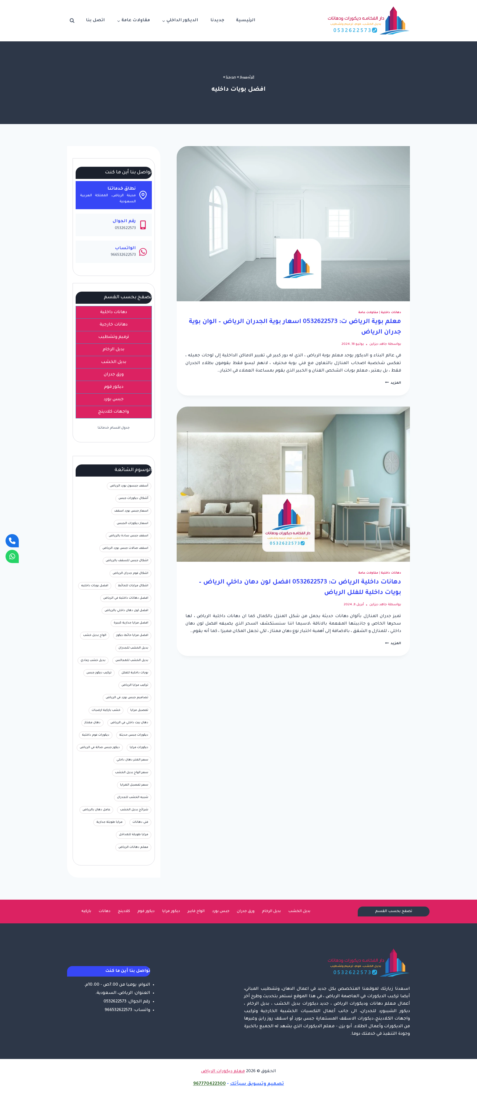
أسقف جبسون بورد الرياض (129, 486)
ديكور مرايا (171, 911)
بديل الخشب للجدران (133, 648)
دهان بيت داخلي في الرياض (129, 722)
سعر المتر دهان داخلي (132, 760)
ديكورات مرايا (139, 747)
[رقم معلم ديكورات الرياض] (12, 540)
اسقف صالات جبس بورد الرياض (125, 548)
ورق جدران (246, 911)
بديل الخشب (299, 911)
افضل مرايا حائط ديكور (132, 635)
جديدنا (217, 20)
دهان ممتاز (92, 722)
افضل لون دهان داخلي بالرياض (126, 610)
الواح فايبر (196, 911)
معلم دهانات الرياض (133, 847)
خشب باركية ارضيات (106, 710)
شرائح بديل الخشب (134, 809)
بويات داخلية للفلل (134, 672)
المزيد (393, 383)
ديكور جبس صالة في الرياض (100, 747)
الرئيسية (245, 20)
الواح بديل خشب (94, 635)
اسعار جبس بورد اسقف (131, 511)
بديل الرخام (271, 911)
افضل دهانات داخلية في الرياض (125, 598)
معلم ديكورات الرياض (223, 1071)
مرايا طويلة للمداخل (133, 834)
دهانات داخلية (391, 312)
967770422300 (209, 1084)
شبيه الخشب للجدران (132, 797)
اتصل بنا (95, 20)
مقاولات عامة (368, 312)
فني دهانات (140, 822)
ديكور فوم (146, 911)
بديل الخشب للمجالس (131, 660)
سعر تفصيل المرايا (134, 785)
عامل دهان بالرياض (96, 809)
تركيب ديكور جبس (99, 672)
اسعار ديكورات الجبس (132, 523)
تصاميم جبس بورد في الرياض (127, 697)
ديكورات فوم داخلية (95, 735)
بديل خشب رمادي (93, 660)
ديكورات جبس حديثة (133, 735)
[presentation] (293, 223)
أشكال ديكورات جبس (133, 498)
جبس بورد (220, 911)
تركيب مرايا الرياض (134, 685)
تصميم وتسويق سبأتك (257, 1084)
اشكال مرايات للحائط (133, 585)
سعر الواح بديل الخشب (131, 772)
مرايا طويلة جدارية (109, 822)
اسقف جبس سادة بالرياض (128, 535)
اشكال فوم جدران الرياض (130, 573)
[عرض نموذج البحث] (72, 21)
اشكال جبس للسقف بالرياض (127, 560)
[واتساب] (12, 556)
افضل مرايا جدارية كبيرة (131, 623)
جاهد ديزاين (378, 344)
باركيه (86, 911)
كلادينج (124, 911)
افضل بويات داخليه (94, 585)
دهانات (104, 911)
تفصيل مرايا (139, 710)
